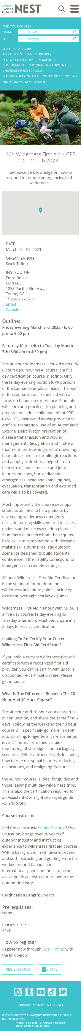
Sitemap (38, 1005)
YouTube (41, 992)
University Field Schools (22, 70)
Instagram (18, 992)
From (6, 32)
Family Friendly (38, 54)
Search (61, 8)
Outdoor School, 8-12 (20, 76)
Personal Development (47, 65)
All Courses (12, 54)
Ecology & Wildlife (17, 60)
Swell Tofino (53, 949)
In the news (54, 1005)
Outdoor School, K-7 (60, 76)
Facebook (29, 992)
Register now (18, 969)
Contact (24, 1005)
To (4, 39)
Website (13, 309)
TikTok (52, 992)
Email (11, 304)
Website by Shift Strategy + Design (40, 1022)
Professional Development (24, 82)
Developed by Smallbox (32, 1026)
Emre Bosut (50, 827)
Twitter (63, 992)
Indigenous (47, 60)
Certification (13, 65)
